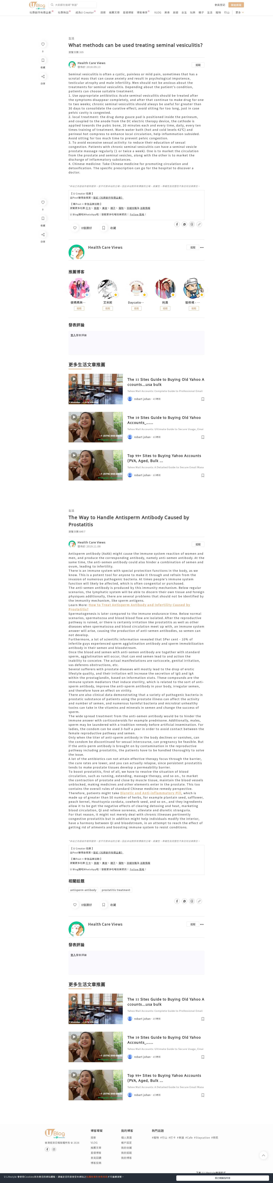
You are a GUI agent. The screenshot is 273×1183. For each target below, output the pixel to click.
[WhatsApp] (42, 251)
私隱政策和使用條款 (97, 1176)
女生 (184, 12)
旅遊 (175, 12)
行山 (227, 12)
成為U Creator (85, 12)
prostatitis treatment (116, 890)
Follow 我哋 (137, 214)
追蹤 (198, 65)
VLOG (157, 12)
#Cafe (189, 1137)
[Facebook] (42, 242)
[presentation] (68, 290)
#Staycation (202, 1137)
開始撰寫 (236, 5)
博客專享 (142, 12)
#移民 (214, 1137)
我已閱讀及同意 (222, 1178)
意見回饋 (96, 1158)
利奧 (165, 302)
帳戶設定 (126, 1142)
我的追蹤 (126, 1153)
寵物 (218, 12)
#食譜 (180, 1137)
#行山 (163, 1137)
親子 (201, 12)
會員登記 (220, 5)
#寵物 (155, 1137)
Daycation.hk (136, 302)
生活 (209, 12)
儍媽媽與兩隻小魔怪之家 (79, 302)
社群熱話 (63, 12)
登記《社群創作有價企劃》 (108, 197)
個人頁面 (126, 1137)
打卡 (88, 208)
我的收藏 (126, 1147)
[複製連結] (42, 269)
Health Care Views (92, 63)
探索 (103, 12)
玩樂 (192, 12)
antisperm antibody (83, 890)
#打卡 (172, 1137)
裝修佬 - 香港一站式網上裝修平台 (193, 302)
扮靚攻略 (132, 208)
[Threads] (42, 260)
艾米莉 (107, 302)
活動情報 (145, 208)
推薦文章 (114, 12)
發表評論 (79, 335)
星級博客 (128, 12)
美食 (167, 12)
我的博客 (126, 1158)
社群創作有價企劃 (40, 12)
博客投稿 (96, 1163)
